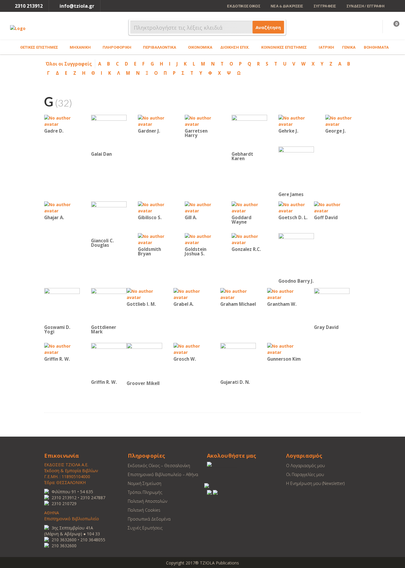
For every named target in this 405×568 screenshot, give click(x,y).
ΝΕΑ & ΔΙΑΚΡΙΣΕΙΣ (287, 6)
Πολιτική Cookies (144, 510)
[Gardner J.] (155, 120)
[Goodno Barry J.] (296, 255)
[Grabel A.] (191, 294)
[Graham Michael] (238, 294)
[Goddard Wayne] (249, 207)
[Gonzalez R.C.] (249, 239)
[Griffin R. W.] (62, 348)
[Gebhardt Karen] (249, 132)
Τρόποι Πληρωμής (145, 492)
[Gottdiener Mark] (109, 305)
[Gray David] (332, 305)
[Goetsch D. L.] (296, 207)
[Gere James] (296, 168)
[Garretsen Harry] (202, 120)
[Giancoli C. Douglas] (109, 219)
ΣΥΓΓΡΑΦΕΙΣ (325, 6)
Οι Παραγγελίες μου (305, 474)
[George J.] (343, 120)
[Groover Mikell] (144, 361)
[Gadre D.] (62, 120)
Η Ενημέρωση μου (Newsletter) (315, 483)
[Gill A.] (202, 207)
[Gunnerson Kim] (285, 348)
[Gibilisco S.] (155, 207)
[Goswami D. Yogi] (62, 305)
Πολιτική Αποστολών (147, 501)
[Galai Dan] (109, 132)
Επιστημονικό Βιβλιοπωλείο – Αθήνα (163, 474)
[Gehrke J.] (296, 120)
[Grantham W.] (285, 294)
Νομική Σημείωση (144, 483)
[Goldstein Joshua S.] (202, 239)
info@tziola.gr (77, 6)
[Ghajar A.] (62, 207)
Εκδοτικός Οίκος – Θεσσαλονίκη (159, 465)
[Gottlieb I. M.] (144, 294)
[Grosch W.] (191, 348)
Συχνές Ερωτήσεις (145, 528)
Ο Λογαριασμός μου (305, 465)
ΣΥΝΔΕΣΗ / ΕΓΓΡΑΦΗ (366, 6)
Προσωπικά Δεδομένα (149, 519)
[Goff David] (332, 207)
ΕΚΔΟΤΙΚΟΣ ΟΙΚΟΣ (243, 6)
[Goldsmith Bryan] (155, 239)
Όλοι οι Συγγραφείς (69, 64)
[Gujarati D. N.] (238, 360)
